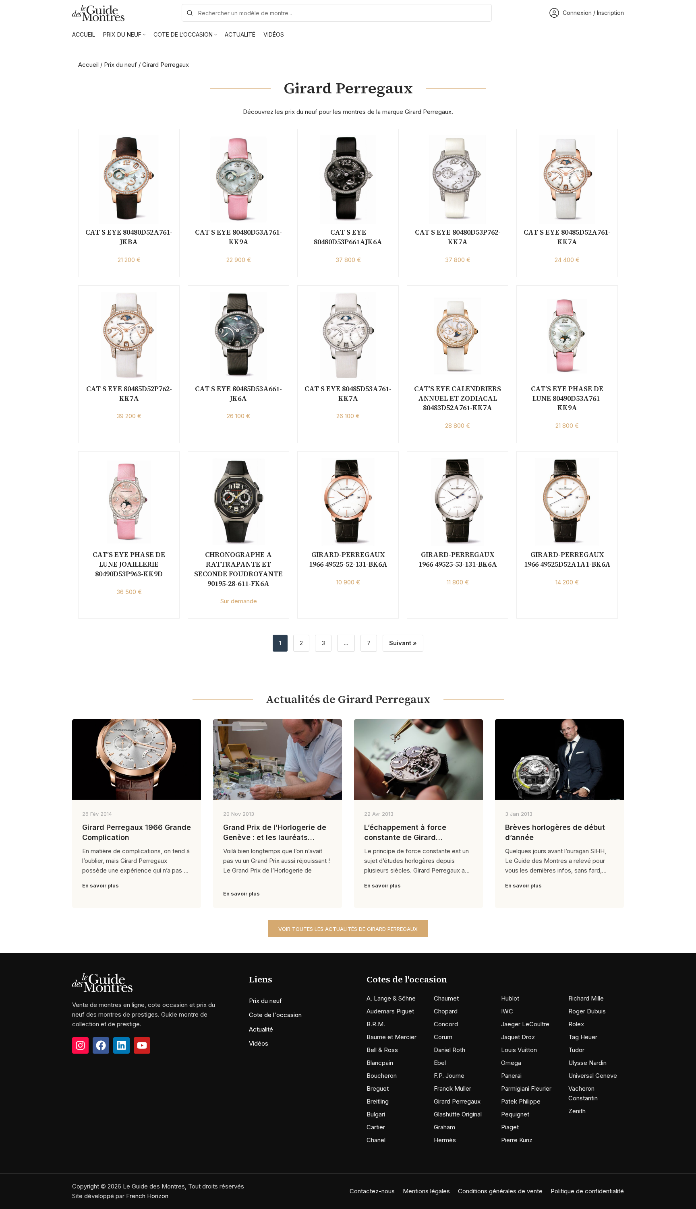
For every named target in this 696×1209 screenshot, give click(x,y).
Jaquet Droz (518, 1037)
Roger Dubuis (587, 1011)
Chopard (446, 1011)
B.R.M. (376, 1024)
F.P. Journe (449, 1075)
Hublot (510, 998)
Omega (511, 1063)
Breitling (378, 1101)
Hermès (445, 1140)
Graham (444, 1127)
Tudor (576, 1050)
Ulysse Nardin (587, 1063)
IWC (507, 1011)
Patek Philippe (521, 1101)
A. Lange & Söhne (391, 998)
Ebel (440, 1063)
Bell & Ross (382, 1050)
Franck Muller (452, 1088)
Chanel (376, 1140)
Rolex (576, 1024)
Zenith (577, 1111)
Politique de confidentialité (587, 1191)
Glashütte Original (458, 1114)
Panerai (511, 1075)
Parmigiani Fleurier (526, 1088)
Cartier (376, 1127)
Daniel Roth (449, 1050)
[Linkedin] (121, 1045)
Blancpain (380, 1063)
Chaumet (446, 998)
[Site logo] (98, 12)
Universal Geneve (592, 1075)
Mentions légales (426, 1191)
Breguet (378, 1088)
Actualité (261, 1029)
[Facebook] (101, 1045)
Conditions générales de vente (500, 1191)
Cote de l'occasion (275, 1015)
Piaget (510, 1127)
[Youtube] (142, 1045)
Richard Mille (586, 998)
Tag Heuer (582, 1037)
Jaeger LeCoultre (525, 1024)
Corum (443, 1037)
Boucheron (382, 1075)
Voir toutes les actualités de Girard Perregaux (348, 929)
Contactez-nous (372, 1191)
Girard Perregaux (457, 1101)
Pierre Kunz (516, 1140)
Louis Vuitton (519, 1050)
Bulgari (376, 1114)
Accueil (88, 64)
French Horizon (147, 1196)
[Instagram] (80, 1045)
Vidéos (258, 1043)
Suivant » (403, 643)
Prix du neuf (120, 64)
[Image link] (102, 982)
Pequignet (515, 1114)
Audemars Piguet (390, 1011)
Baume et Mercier (391, 1037)
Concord (446, 1024)
